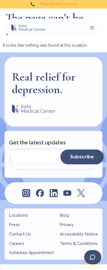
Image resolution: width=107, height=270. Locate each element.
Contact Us (20, 234)
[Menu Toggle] (92, 27)
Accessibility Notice (79, 234)
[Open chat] (92, 257)
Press (14, 224)
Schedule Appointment (31, 252)
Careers (16, 243)
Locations (18, 215)
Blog (64, 215)
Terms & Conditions (79, 243)
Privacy (67, 224)
